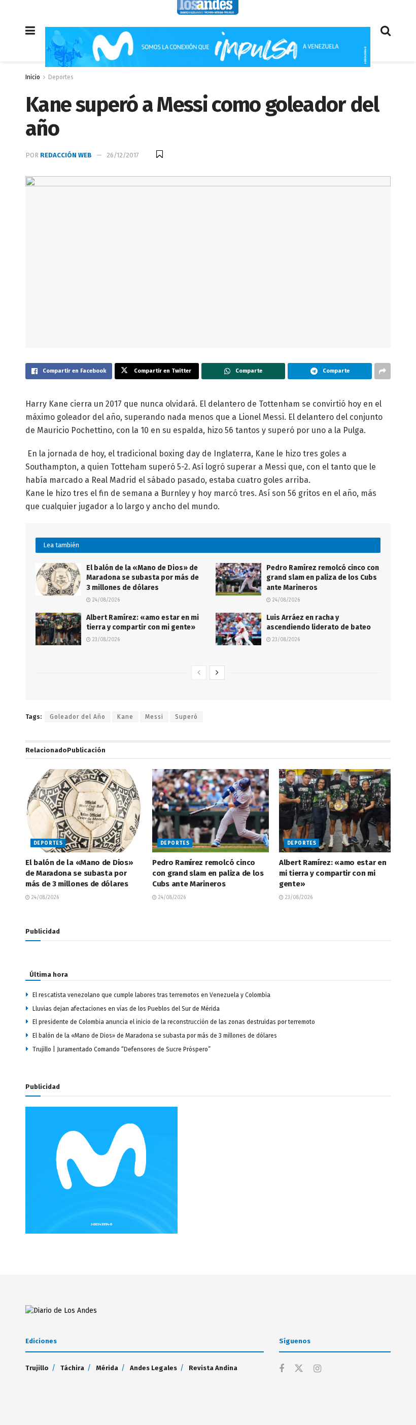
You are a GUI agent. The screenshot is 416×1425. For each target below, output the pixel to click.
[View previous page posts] (198, 673)
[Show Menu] (30, 30)
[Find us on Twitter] (298, 1369)
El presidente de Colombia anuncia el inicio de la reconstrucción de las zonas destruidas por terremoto (173, 1021)
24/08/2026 (105, 600)
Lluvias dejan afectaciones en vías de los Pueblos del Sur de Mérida (126, 1008)
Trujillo (37, 1368)
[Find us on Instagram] (317, 1369)
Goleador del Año (78, 716)
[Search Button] (385, 30)
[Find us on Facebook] (281, 1369)
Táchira (72, 1368)
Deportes (61, 77)
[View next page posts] (217, 673)
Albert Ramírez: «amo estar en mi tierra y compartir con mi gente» (332, 873)
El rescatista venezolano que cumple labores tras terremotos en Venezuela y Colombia (151, 995)
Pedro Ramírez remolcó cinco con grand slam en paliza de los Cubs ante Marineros (322, 578)
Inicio (32, 77)
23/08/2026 (105, 640)
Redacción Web (66, 155)
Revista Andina (213, 1368)
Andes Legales (153, 1368)
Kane (125, 716)
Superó (186, 716)
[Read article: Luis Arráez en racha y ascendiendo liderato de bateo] (238, 629)
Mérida (107, 1368)
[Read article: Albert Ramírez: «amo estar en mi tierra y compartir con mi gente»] (58, 629)
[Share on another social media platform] (382, 371)
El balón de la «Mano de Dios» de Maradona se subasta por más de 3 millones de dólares (142, 578)
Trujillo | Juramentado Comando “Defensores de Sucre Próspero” (121, 1049)
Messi (154, 716)
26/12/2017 (123, 155)
